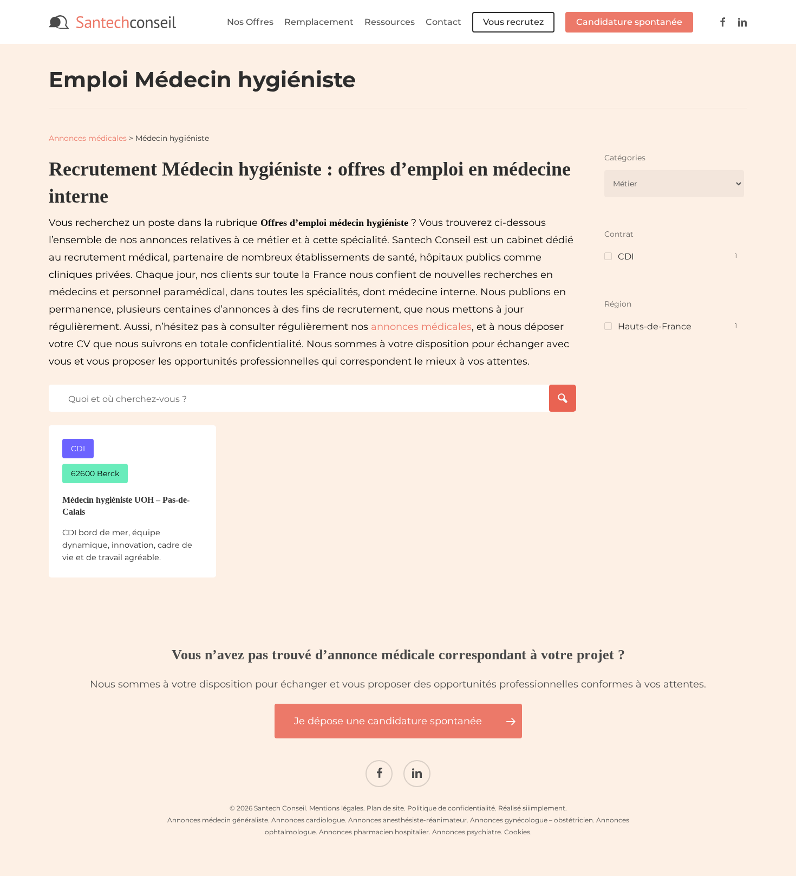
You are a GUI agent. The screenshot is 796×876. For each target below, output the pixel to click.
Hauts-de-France (654, 326)
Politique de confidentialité (451, 808)
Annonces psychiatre (466, 832)
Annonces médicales (88, 138)
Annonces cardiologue (308, 820)
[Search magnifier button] (562, 398)
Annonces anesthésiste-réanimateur (407, 820)
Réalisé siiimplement (531, 808)
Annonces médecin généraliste (217, 820)
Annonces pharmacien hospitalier (374, 832)
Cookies (517, 832)
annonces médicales (421, 327)
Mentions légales (336, 808)
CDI (626, 256)
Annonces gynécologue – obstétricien (531, 820)
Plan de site (385, 808)
